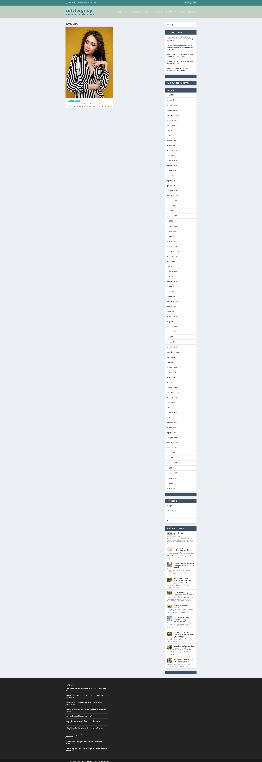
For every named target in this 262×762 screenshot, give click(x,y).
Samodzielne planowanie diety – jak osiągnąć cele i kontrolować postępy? (84, 722)
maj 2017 (170, 468)
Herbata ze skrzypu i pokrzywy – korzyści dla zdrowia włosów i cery (182, 580)
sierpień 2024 (171, 155)
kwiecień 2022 (172, 281)
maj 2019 (170, 417)
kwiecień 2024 (172, 165)
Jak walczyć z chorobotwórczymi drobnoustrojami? (177, 535)
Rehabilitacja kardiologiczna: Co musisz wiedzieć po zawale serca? (84, 729)
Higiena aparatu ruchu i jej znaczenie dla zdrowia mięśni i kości (86, 689)
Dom (119, 12)
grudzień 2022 (172, 246)
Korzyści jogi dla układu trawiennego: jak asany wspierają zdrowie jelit (86, 749)
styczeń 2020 (171, 377)
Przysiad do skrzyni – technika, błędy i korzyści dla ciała (180, 62)
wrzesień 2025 (172, 120)
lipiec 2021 (170, 312)
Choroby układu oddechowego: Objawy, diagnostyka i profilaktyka (85, 696)
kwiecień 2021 (172, 327)
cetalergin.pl (74, 104)
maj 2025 (170, 135)
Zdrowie (191, 12)
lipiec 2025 (170, 130)
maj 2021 (170, 322)
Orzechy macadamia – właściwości (182, 606)
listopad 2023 (172, 191)
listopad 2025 (172, 110)
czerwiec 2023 (172, 216)
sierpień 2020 (171, 357)
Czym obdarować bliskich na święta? (79, 716)
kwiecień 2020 (172, 367)
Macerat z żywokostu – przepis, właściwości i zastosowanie (178, 69)
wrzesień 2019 (172, 397)
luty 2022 (170, 291)
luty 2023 (170, 236)
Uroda (182, 12)
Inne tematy (170, 12)
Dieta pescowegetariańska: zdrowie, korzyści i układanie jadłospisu (86, 736)
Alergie (159, 12)
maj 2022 (170, 276)
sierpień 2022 (171, 261)
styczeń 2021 (171, 342)
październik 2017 (173, 443)
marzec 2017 (171, 478)
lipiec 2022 (170, 266)
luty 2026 (170, 95)
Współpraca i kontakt (142, 12)
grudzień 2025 (172, 105)
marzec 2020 (171, 372)
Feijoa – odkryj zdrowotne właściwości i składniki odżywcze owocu (180, 55)
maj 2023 (170, 221)
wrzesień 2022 (172, 256)
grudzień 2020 (172, 347)
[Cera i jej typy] (89, 62)
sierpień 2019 (171, 402)
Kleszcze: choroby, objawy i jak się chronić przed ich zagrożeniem (84, 703)
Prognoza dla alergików (84, 3)
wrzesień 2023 (172, 201)
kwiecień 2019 (172, 423)
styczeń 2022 (171, 297)
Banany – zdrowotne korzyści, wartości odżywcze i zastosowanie (184, 634)
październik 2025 (173, 115)
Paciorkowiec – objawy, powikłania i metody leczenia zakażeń (182, 619)
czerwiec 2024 (172, 160)
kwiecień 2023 (172, 226)
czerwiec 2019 (172, 412)
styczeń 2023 (171, 241)
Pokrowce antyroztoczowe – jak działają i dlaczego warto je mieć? (184, 565)
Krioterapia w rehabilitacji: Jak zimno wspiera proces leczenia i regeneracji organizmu (180, 39)
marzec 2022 (171, 286)
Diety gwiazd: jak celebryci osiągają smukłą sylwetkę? (183, 660)
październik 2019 (173, 392)
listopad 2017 (172, 438)
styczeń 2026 (171, 100)
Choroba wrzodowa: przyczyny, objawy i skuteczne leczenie (84, 742)
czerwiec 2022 (172, 271)
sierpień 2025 (171, 125)
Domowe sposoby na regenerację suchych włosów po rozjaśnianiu (184, 594)
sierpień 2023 (171, 206)
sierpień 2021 (171, 307)
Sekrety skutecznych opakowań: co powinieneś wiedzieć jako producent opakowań (180, 47)
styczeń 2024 (171, 181)
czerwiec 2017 (172, 463)
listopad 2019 (172, 387)
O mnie (126, 12)
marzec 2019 (171, 428)
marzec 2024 (171, 170)
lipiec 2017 (170, 458)
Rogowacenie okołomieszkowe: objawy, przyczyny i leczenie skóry (183, 550)
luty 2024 (170, 176)
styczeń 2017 (171, 488)
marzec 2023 (171, 231)
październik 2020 (173, 352)
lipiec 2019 (170, 407)
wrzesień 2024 (172, 150)
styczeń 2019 (171, 433)
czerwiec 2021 (172, 317)
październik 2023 (173, 196)
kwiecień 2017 (172, 473)
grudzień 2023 (172, 186)
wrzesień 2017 (172, 448)
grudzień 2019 (172, 382)
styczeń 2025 (171, 145)
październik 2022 (173, 251)
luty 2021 (170, 337)
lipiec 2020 (170, 362)
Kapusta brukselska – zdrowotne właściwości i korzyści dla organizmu (86, 710)
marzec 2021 (171, 332)
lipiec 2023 (170, 211)
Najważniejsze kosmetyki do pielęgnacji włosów (184, 647)
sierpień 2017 (171, 453)
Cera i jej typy (74, 101)
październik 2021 (173, 302)
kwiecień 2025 (172, 140)
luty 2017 (170, 483)
